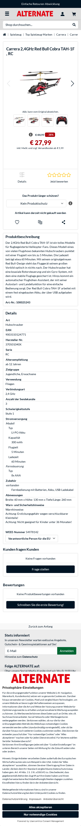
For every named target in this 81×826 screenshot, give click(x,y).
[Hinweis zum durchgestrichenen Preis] (30, 135)
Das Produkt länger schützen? (40, 195)
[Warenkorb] (74, 14)
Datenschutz (30, 656)
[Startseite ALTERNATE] (35, 13)
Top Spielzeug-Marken (38, 34)
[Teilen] (63, 222)
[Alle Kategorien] (7, 13)
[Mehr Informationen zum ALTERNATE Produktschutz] (70, 203)
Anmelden (67, 651)
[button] (8, 83)
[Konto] (62, 14)
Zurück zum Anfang (40, 626)
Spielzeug (15, 34)
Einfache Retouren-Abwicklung (40, 4)
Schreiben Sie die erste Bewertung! (40, 605)
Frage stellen (40, 569)
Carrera (61, 34)
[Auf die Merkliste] (17, 222)
